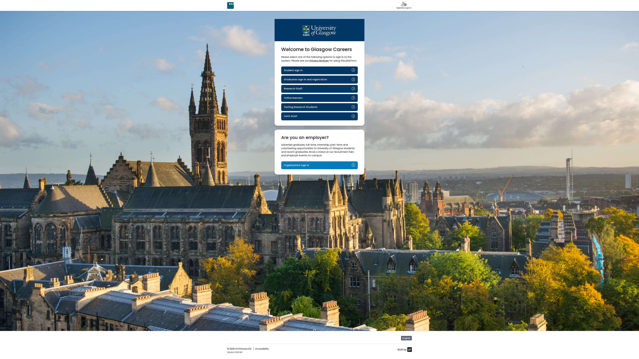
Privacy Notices (319, 60)
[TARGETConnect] (230, 5)
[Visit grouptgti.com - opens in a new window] (405, 349)
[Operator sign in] (404, 4)
